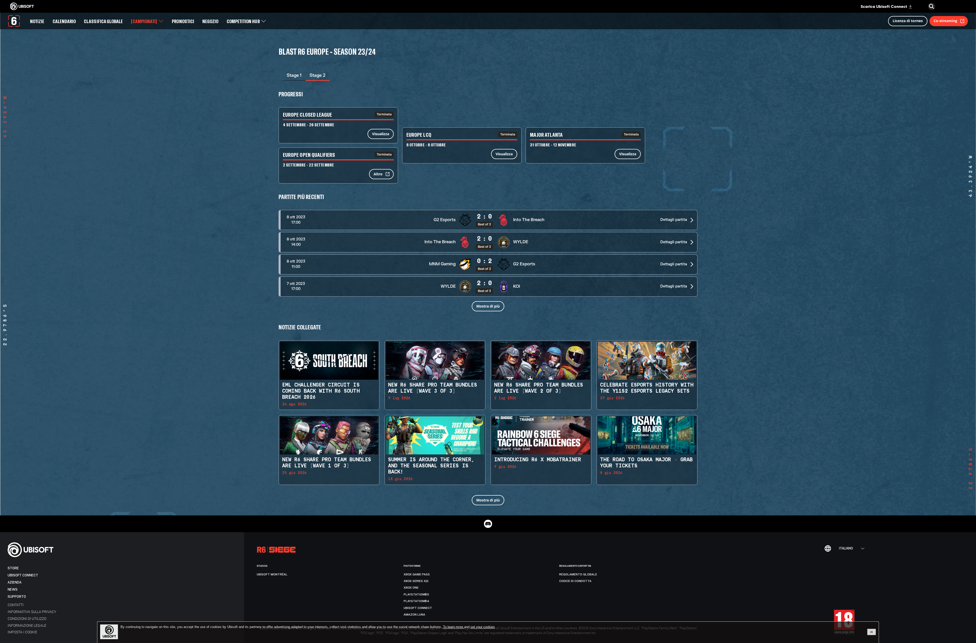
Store (13, 568)
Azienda (14, 582)
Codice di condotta (575, 581)
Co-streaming (945, 20)
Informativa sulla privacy (32, 611)
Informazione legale (27, 625)
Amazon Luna (414, 614)
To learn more (453, 627)
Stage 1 (294, 75)
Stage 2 (317, 75)
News (13, 589)
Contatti (16, 604)
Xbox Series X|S (416, 581)
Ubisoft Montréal (272, 574)
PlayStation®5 (416, 594)
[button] (488, 220)
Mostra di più (488, 306)
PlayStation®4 (416, 601)
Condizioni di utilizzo (27, 618)
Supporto (17, 597)
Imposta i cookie (22, 632)
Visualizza (380, 133)
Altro (378, 174)
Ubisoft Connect (23, 575)
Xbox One (411, 587)
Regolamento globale (578, 574)
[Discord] (488, 524)
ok (871, 631)
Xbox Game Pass (417, 574)
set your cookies (482, 627)
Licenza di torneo (908, 20)
